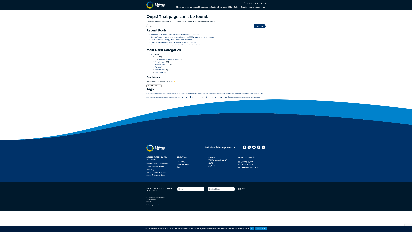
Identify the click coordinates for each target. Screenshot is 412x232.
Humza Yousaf (198, 93)
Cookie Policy (261, 229)
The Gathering (254, 97)
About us (180, 7)
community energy (159, 93)
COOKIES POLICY (245, 165)
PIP (238, 93)
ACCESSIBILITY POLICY (248, 167)
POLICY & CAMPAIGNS (217, 160)
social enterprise (174, 97)
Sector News (159, 70)
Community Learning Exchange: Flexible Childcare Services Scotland (176, 45)
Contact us (260, 7)
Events (244, 7)
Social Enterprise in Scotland (206, 7)
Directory (150, 169)
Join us (189, 7)
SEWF (147, 97)
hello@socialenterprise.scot (220, 147)
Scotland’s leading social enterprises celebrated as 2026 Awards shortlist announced (182, 37)
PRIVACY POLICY (245, 162)
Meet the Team (183, 164)
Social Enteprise (164, 97)
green (186, 93)
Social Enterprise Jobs (155, 175)
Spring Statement (246, 97)
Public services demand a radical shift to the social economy (173, 42)
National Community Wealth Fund (223, 93)
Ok (252, 229)
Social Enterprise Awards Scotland (205, 97)
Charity (152, 93)
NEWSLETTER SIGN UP (255, 3)
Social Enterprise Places (156, 172)
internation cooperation (209, 93)
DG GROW (167, 93)
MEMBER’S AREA (245, 157)
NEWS (210, 163)
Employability (173, 93)
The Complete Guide (155, 167)
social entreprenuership (235, 97)
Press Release (160, 62)
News (251, 7)
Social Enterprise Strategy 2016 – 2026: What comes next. (172, 40)
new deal (234, 93)
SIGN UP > (242, 189)
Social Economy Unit (155, 97)
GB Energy (181, 93)
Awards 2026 (226, 7)
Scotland (260, 93)
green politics (191, 93)
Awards (158, 67)
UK (259, 97)
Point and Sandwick (244, 93)
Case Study (159, 72)
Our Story (181, 161)
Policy (236, 7)
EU (177, 93)
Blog (156, 57)
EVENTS (211, 166)
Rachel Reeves (253, 93)
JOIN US (211, 157)
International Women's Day (169, 59)
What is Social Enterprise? (157, 164)
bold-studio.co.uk (158, 205)
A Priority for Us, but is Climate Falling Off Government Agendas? (175, 35)
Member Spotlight (161, 64)
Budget (148, 93)
